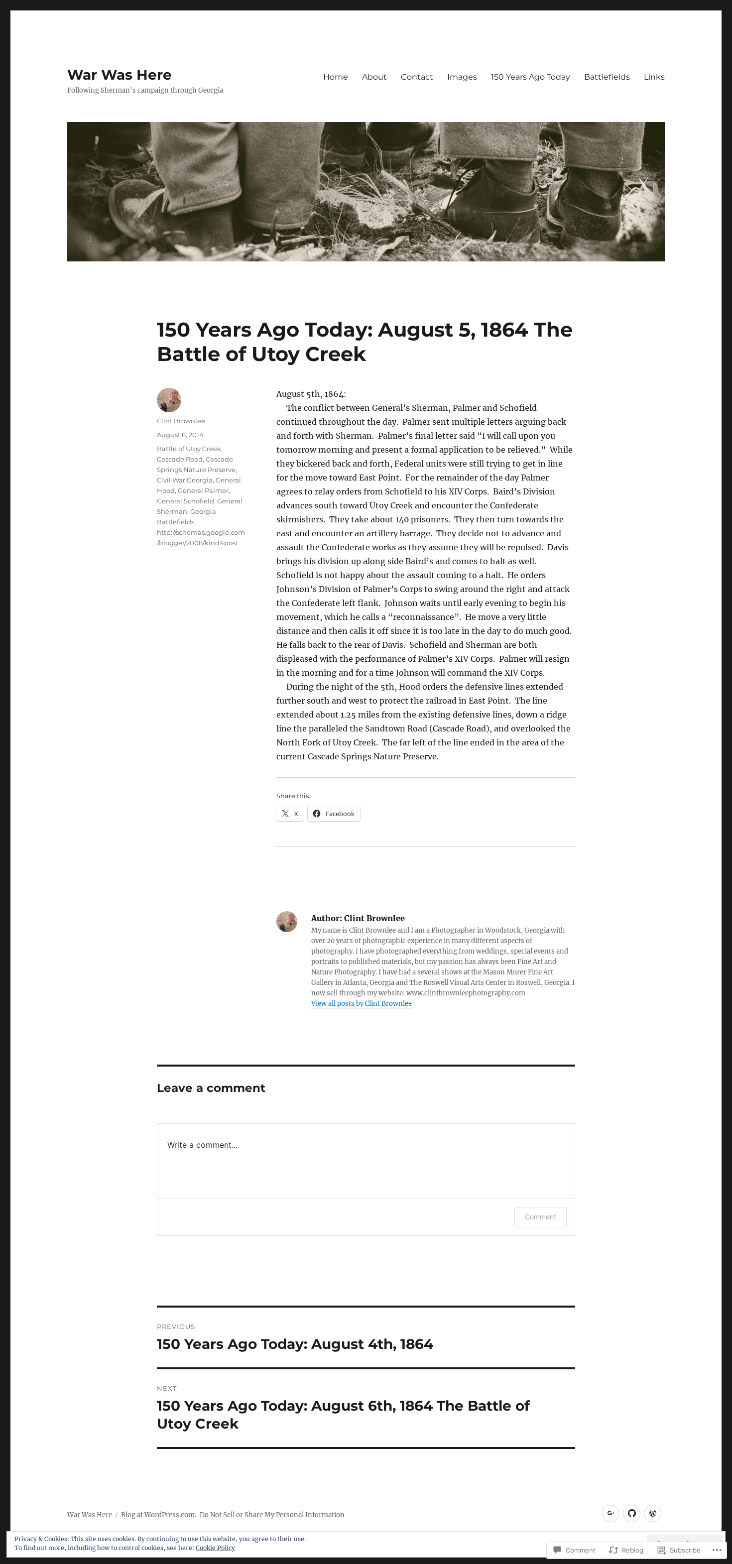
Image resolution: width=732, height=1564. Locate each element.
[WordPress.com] (652, 1513)
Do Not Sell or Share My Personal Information (272, 1515)
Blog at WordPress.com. (158, 1515)
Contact (417, 77)
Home (335, 77)
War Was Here (119, 74)
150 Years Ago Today (530, 77)
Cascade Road (180, 459)
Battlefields (607, 77)
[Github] (631, 1513)
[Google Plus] (610, 1513)
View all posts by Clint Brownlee (361, 1003)
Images (462, 77)
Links (654, 77)
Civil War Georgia (185, 480)
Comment (540, 1216)
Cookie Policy (215, 1548)
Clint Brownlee (181, 421)
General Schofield (185, 501)
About (374, 77)
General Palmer (203, 490)
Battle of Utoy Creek (189, 449)
